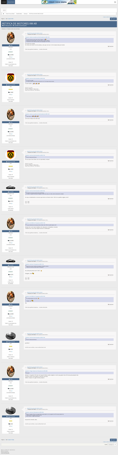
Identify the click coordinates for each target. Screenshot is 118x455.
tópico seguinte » (113, 17)
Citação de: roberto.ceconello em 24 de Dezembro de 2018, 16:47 (37, 114)
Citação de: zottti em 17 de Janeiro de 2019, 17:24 (34, 264)
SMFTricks (7, 452)
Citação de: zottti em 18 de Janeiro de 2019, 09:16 (34, 412)
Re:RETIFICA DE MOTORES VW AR (34, 33)
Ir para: (106, 444)
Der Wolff (11, 191)
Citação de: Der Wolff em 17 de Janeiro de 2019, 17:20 (35, 222)
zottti (11, 45)
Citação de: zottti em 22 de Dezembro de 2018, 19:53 (35, 190)
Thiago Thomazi (11, 341)
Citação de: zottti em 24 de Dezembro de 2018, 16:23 (35, 78)
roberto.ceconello (11, 84)
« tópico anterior (106, 17)
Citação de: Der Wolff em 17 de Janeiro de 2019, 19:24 (35, 296)
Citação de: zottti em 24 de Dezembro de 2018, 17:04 (35, 155)
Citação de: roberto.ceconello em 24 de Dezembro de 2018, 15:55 (37, 37)
